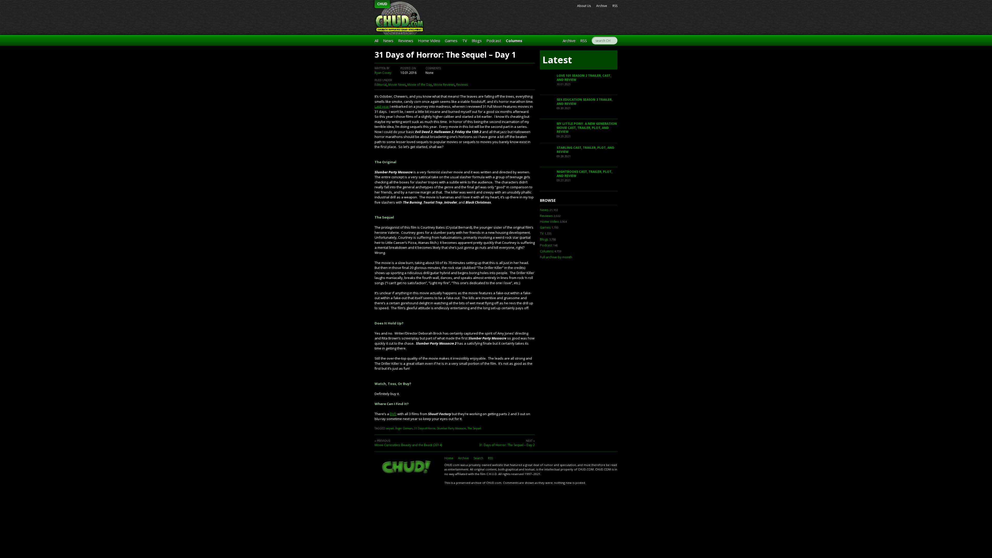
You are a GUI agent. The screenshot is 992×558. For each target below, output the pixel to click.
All (376, 40)
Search (478, 458)
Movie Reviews (444, 84)
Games (451, 40)
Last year (382, 106)
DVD (393, 414)
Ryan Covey (383, 73)
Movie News (397, 84)
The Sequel (474, 428)
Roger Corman (404, 428)
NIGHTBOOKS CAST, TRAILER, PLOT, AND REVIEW (584, 173)
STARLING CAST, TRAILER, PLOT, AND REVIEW (585, 149)
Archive (601, 6)
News (388, 40)
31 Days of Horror (424, 428)
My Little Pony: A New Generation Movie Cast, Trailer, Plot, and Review (587, 127)
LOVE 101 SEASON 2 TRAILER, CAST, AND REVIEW (584, 77)
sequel (390, 428)
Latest (557, 59)
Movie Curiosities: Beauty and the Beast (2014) (408, 445)
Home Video (429, 40)
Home (448, 458)
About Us (584, 6)
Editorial (381, 84)
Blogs (477, 40)
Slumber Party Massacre (451, 428)
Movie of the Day (419, 84)
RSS (615, 6)
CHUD (382, 3)
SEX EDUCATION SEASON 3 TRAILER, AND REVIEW (585, 101)
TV (464, 40)
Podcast (493, 40)
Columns (514, 40)
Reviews (405, 40)
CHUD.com (407, 467)
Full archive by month (556, 257)
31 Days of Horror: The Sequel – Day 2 (507, 445)
